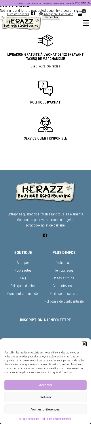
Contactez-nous (64, 286)
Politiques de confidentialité (56, 418)
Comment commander (23, 294)
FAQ (23, 278)
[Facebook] (33, 13)
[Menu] (86, 23)
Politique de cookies (28, 418)
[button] (84, 344)
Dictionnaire (64, 263)
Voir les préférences (45, 409)
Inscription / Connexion (58, 14)
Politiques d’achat (23, 286)
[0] (79, 13)
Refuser (45, 397)
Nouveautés (23, 270)
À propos (23, 263)
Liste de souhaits (18, 14)
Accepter (45, 385)
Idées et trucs (64, 278)
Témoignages (64, 270)
